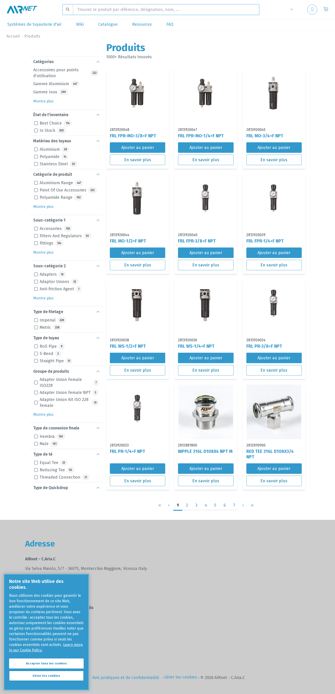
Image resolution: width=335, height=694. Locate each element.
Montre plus (43, 101)
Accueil (13, 36)
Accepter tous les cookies (46, 663)
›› (252, 505)
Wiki (80, 24)
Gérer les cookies (180, 677)
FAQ (169, 24)
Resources (142, 24)
